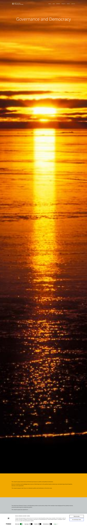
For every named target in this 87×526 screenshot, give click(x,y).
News (54, 3)
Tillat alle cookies (77, 516)
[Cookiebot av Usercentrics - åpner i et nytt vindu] (8, 524)
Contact (73, 3)
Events (68, 3)
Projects (63, 3)
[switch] (31, 524)
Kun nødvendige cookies (76, 519)
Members (58, 3)
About (49, 3)
